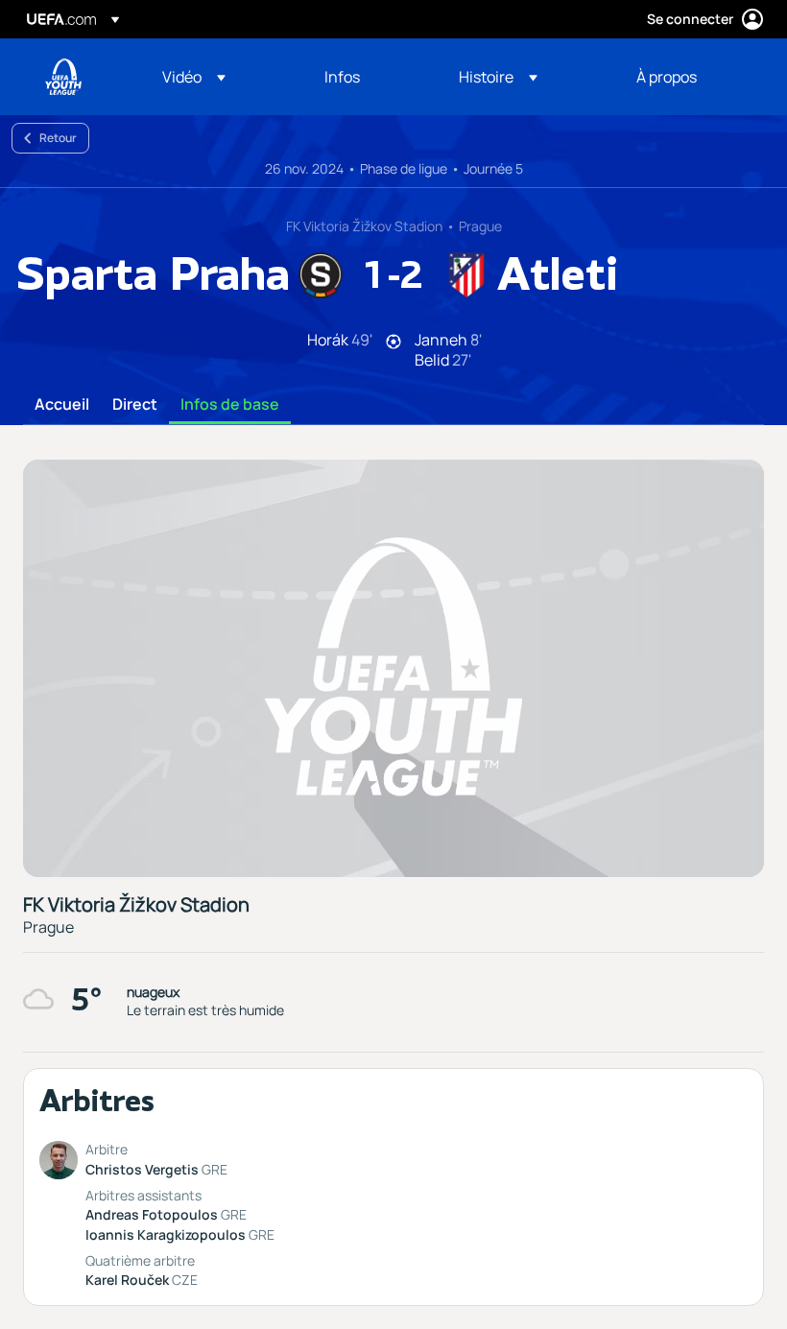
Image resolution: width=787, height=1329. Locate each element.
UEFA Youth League (63, 77)
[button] (194, 77)
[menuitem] (219, 77)
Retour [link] (58, 138)
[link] (342, 77)
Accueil (62, 405)
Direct (134, 405)
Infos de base (229, 405)
